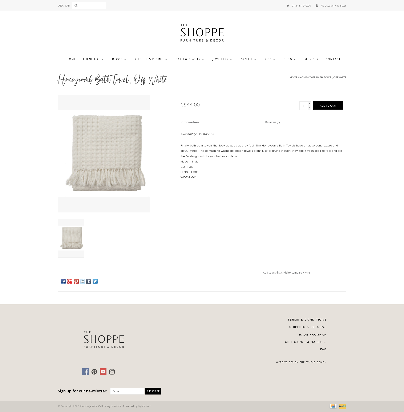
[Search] (76, 5)
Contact (333, 59)
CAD (67, 5)
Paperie (247, 59)
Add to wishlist (272, 272)
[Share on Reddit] (82, 281)
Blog (288, 59)
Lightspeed (144, 406)
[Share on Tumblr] (88, 281)
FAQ (323, 349)
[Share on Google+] (69, 281)
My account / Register (333, 5)
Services (311, 59)
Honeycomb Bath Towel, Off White (322, 77)
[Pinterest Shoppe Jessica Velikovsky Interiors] (94, 371)
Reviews (272, 122)
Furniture (91, 59)
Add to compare (293, 272)
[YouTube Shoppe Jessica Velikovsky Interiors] (103, 371)
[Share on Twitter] (95, 281)
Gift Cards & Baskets (306, 342)
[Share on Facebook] (63, 281)
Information (190, 122)
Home (71, 59)
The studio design (313, 362)
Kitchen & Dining (149, 59)
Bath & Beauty (188, 59)
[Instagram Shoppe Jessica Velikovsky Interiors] (112, 371)
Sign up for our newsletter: (82, 391)
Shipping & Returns (308, 327)
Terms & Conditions (307, 319)
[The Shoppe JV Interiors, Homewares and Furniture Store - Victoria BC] (202, 33)
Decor (117, 59)
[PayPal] (341, 406)
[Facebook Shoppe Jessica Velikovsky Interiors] (85, 371)
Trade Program (312, 334)
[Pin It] (76, 281)
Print (307, 272)
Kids (268, 59)
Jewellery (221, 59)
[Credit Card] (332, 406)
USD (61, 5)
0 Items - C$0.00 (301, 5)
